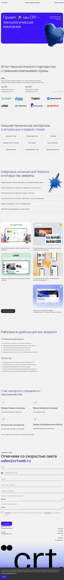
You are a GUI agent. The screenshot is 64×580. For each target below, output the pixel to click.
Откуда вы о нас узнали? (9, 504)
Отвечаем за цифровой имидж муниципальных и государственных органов (47, 311)
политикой (47, 512)
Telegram (60, 528)
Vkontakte (60, 533)
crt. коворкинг (59, 540)
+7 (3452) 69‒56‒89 (6, 528)
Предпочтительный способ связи (12, 496)
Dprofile (60, 531)
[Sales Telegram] (59, 2)
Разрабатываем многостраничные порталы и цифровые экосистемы (47, 249)
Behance (60, 538)
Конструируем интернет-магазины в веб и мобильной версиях (46, 279)
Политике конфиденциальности (8, 573)
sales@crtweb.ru (16, 460)
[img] (16, 264)
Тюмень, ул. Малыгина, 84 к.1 (6, 532)
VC (62, 535)
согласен (8, 512)
